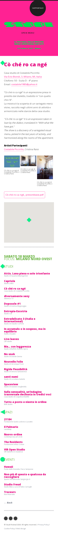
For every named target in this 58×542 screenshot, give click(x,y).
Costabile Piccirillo (14, 149)
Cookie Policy (9, 528)
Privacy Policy (43, 524)
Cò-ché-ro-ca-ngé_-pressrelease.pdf (25, 194)
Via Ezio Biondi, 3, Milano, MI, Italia (23, 76)
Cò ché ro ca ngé (25, 64)
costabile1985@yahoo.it (24, 84)
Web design (21, 528)
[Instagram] (16, 518)
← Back (8, 502)
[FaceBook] (6, 518)
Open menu (27, 33)
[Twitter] (11, 518)
